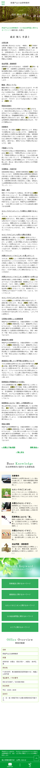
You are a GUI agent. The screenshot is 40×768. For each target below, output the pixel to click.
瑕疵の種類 (6, 424)
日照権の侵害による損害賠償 (12, 319)
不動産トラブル (7, 148)
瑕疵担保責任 (6, 106)
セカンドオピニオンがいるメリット (15, 298)
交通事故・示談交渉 (9, 169)
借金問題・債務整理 (9, 64)
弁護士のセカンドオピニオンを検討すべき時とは (20, 277)
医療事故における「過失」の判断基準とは (17, 403)
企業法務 (5, 43)
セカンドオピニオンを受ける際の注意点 (16, 235)
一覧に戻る (20, 452)
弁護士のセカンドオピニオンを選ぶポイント (18, 256)
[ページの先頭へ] (36, 758)
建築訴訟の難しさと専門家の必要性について (18, 361)
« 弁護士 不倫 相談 (8, 447)
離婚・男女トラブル (9, 85)
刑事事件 (5, 127)
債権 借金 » (34, 447)
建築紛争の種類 (7, 340)
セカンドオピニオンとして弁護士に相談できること (20, 212)
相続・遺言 (6, 190)
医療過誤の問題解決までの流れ (13, 382)
